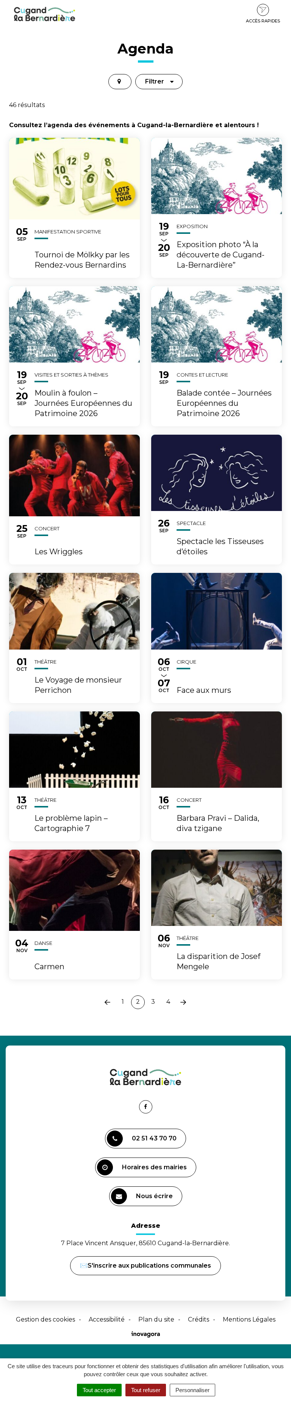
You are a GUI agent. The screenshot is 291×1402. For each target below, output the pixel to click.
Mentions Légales (249, 1319)
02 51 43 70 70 (154, 1138)
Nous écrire (155, 1199)
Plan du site (156, 1319)
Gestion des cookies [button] (45, 1319)
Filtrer (154, 81)
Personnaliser (192, 1390)
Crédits (198, 1319)
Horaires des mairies (154, 1167)
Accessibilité (107, 1319)
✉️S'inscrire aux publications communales (145, 1265)
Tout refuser (145, 1390)
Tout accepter (99, 1390)
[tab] (119, 81)
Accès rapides (263, 21)
